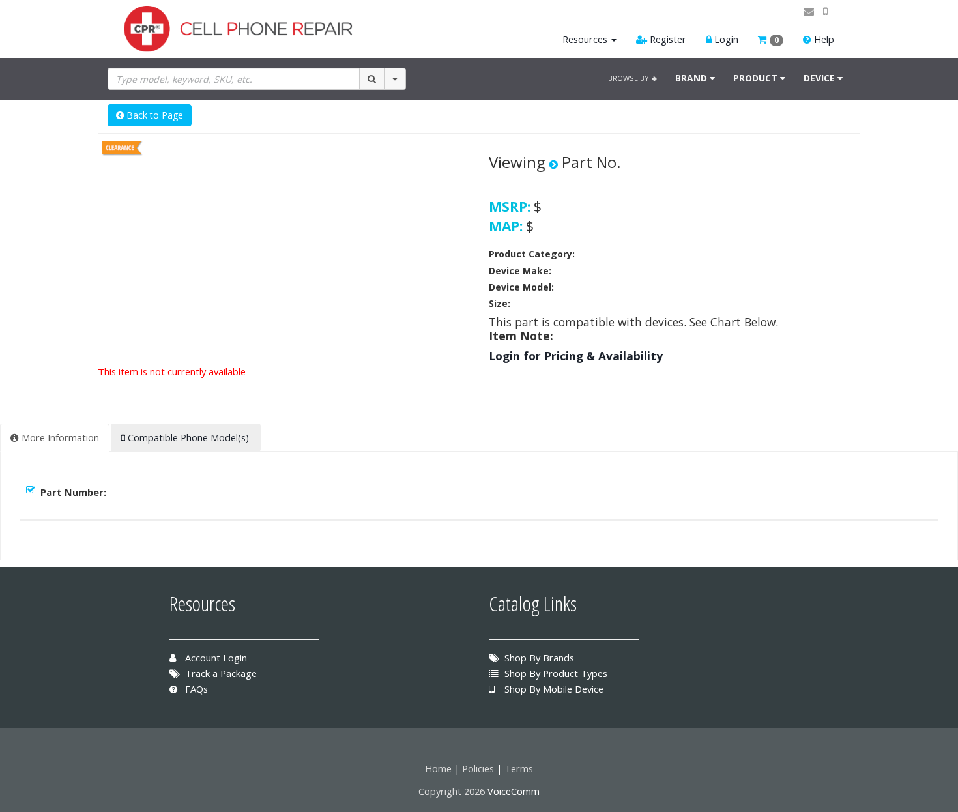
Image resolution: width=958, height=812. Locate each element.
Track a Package (219, 673)
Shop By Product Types (554, 673)
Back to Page (153, 115)
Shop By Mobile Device (552, 688)
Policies (478, 768)
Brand (692, 78)
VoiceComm (513, 791)
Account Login (214, 657)
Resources (585, 39)
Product (756, 78)
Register (666, 39)
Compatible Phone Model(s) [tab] (187, 437)
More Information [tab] (59, 437)
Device (820, 78)
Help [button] (822, 39)
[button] (770, 39)
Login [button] (725, 39)
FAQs (195, 688)
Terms (518, 768)
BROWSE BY (630, 78)
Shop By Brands (538, 657)
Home (438, 768)
